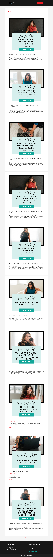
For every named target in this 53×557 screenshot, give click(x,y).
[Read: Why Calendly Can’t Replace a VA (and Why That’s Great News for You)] (26, 244)
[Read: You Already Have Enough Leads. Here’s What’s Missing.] (26, 35)
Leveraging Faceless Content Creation (18, 471)
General (10, 108)
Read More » (11, 61)
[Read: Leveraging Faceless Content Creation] (26, 452)
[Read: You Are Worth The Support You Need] (26, 296)
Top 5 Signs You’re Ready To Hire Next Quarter (20, 419)
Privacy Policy (29, 546)
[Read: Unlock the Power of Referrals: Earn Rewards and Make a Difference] (26, 504)
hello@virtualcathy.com (12, 549)
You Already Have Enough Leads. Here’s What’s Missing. (22, 54)
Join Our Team (29, 547)
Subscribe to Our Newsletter (31, 548)
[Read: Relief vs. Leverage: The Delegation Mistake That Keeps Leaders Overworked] (26, 86)
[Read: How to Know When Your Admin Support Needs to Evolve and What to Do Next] (26, 139)
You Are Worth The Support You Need (18, 315)
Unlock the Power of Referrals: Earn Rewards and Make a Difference (26, 523)
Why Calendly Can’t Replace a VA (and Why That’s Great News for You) (26, 263)
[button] (27, 3)
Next (47, 537)
